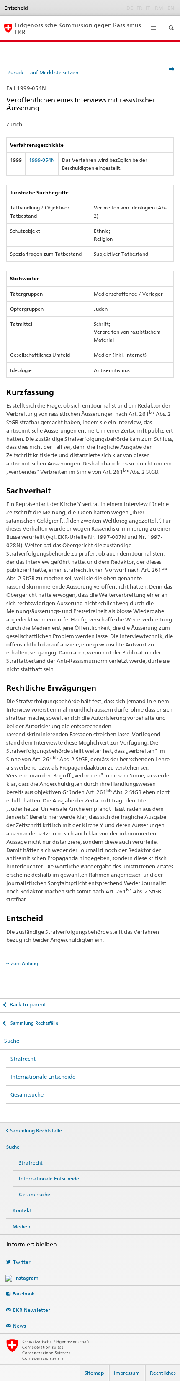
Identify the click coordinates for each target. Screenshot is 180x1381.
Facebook (24, 1293)
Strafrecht (23, 1058)
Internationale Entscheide (42, 1076)
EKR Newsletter (31, 1310)
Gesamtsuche (27, 1094)
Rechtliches (163, 1373)
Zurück (15, 72)
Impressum (127, 1373)
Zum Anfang (24, 963)
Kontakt (22, 1210)
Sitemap (94, 1373)
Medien (21, 1226)
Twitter (22, 1262)
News (19, 1326)
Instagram (26, 1278)
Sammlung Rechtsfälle (33, 1023)
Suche (11, 1040)
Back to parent (28, 1004)
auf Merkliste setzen (54, 72)
